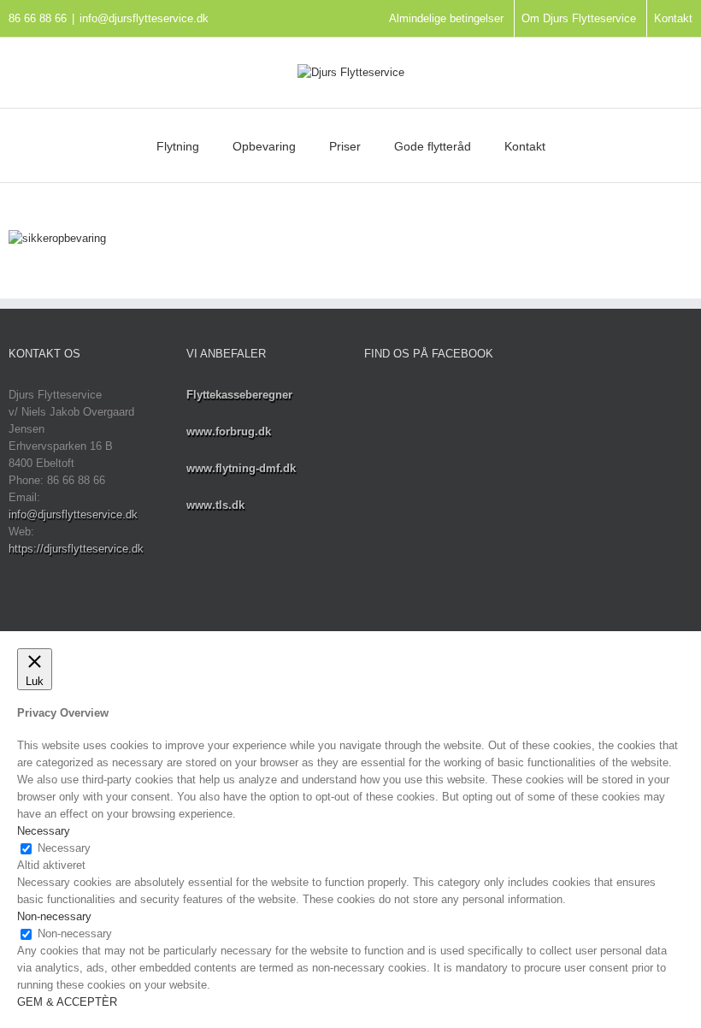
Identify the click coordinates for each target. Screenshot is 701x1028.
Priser (345, 146)
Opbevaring (264, 146)
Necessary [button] (43, 830)
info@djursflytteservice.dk (144, 18)
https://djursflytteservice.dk (76, 548)
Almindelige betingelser (446, 18)
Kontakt (673, 18)
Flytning (177, 146)
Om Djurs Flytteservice (578, 18)
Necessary (64, 848)
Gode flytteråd (432, 146)
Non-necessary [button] (54, 916)
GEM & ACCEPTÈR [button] (67, 1002)
